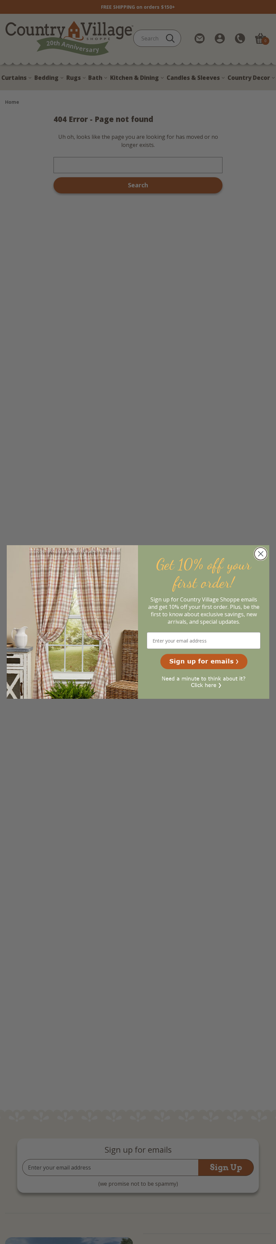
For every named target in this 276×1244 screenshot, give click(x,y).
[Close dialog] (261, 554)
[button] (203, 661)
